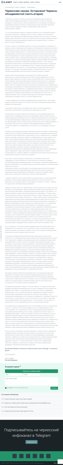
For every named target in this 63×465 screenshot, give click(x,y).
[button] (40, 2)
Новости (17, 7)
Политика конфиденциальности (37, 463)
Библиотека (17, 463)
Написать (54, 388)
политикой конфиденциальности (20, 387)
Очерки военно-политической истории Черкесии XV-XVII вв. (19, 411)
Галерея (22, 463)
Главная (3, 463)
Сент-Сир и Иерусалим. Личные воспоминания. (16, 407)
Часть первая (9, 358)
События (12, 463)
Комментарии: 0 (31, 7)
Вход (60, 2)
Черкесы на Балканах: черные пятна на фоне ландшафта (18, 399)
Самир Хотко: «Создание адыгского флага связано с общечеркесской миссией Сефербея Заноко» (28, 403)
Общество (23, 7)
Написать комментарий (31, 371)
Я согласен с (18, 387)
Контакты (26, 463)
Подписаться (31, 442)
